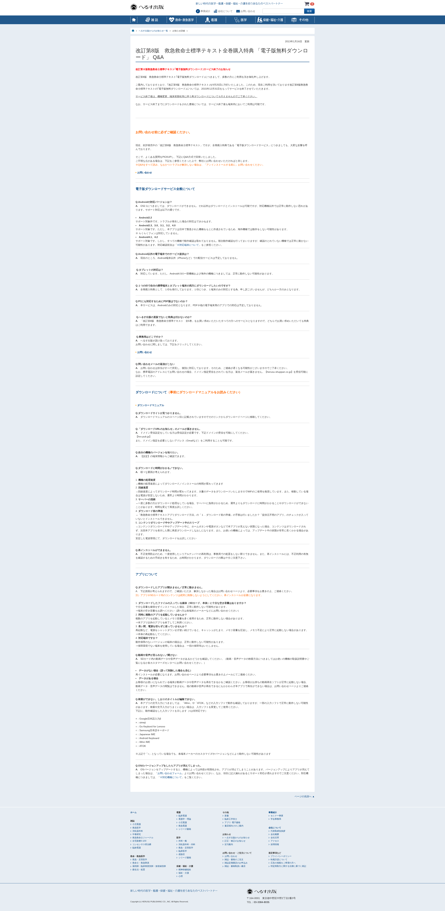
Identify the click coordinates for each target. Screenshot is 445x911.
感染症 (182, 854)
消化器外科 (137, 831)
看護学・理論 (185, 819)
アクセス (275, 841)
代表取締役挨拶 (278, 831)
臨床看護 (183, 815)
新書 (227, 815)
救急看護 (183, 826)
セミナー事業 (277, 815)
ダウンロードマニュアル (150, 405)
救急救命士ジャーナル (142, 837)
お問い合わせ (248, 11)
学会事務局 (276, 819)
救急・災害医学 (139, 859)
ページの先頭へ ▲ (304, 796)
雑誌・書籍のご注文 (234, 859)
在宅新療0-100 (139, 841)
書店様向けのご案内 (234, 826)
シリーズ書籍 (185, 829)
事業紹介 (205, 11)
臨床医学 (183, 851)
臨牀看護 (136, 847)
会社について (225, 11)
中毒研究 (136, 834)
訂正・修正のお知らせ (235, 841)
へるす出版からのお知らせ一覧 (153, 31)
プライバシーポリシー (281, 856)
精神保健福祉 (185, 869)
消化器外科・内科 (187, 844)
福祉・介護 (184, 873)
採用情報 (275, 844)
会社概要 (275, 834)
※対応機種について (171, 777)
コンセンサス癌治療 (141, 844)
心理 (181, 876)
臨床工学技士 (231, 819)
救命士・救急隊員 (140, 863)
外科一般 (183, 841)
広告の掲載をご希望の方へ (283, 863)
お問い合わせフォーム (169, 773)
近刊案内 (229, 844)
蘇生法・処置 (138, 869)
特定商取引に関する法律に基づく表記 (288, 866)
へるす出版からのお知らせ (237, 837)
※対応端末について (188, 244)
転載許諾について (279, 859)
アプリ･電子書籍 (232, 822)
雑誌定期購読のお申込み (236, 863)
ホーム (133, 19)
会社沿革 (275, 837)
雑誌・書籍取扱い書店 (235, 866)
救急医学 (136, 827)
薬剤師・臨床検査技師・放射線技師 (149, 866)
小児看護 (136, 824)
